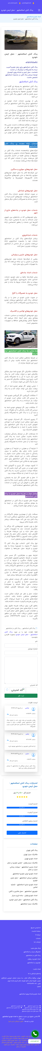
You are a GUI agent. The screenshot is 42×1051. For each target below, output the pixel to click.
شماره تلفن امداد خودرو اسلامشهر (31, 1011)
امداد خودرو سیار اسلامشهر (13, 1008)
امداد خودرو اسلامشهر (34, 16)
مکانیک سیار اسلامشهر (29, 903)
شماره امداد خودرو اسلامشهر (32, 1008)
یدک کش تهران (31, 850)
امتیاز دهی (22, 832)
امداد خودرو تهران (31, 858)
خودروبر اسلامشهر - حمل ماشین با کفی (23, 891)
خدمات (38, 938)
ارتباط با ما (37, 942)
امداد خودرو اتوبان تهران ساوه (24, 1044)
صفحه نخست (36, 931)
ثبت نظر (21, 695)
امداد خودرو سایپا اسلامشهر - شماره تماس (24, 886)
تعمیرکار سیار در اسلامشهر (32, 952)
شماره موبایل (32, 649)
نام (36, 641)
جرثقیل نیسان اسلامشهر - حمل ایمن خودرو (24, 879)
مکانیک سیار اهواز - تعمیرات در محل (14, 1045)
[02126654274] (35, 1033)
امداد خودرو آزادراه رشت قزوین (30, 1036)
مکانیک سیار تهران (30, 854)
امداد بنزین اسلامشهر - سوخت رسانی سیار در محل (23, 868)
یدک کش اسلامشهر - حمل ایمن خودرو (23, 899)
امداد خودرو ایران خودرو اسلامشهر (25, 873)
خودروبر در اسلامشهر (33, 962)
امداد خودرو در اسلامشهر (17, 1006)
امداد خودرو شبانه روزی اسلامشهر (31, 1009)
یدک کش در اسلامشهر (33, 955)
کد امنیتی (33, 685)
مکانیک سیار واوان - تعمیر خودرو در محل (22, 862)
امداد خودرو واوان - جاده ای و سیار (24, 895)
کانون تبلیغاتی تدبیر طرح (16, 1021)
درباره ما (37, 935)
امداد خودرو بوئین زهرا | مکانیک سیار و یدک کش (17, 1038)
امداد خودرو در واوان (34, 959)
